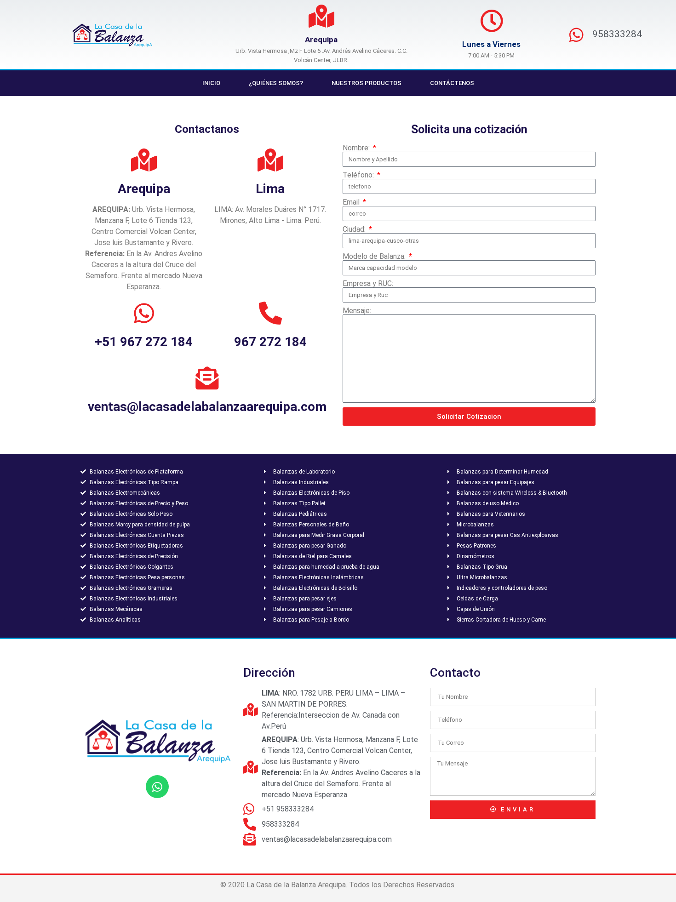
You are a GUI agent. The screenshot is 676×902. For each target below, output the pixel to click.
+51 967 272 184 (144, 341)
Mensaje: (357, 310)
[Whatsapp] (157, 786)
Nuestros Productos (366, 83)
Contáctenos (452, 83)
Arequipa (321, 39)
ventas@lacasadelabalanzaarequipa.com (207, 406)
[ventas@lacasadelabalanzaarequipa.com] (206, 377)
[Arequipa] (321, 16)
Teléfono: (359, 175)
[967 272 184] (270, 313)
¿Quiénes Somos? (276, 83)
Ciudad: (355, 229)
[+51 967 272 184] (143, 313)
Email (352, 202)
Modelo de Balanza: (375, 256)
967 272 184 (270, 341)
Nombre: (357, 148)
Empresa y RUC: (368, 283)
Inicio (211, 83)
